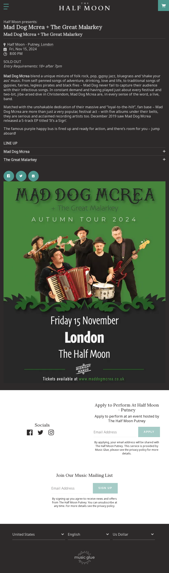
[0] (164, 5)
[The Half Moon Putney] (84, 7)
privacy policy (138, 450)
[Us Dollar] (134, 534)
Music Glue (102, 450)
